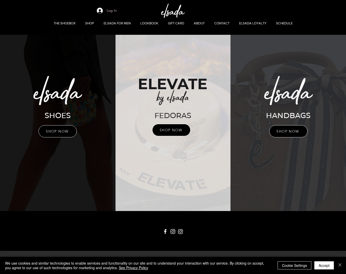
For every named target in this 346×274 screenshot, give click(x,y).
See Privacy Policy (133, 267)
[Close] (340, 265)
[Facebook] (165, 231)
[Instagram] (173, 231)
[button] (89, 23)
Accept (324, 265)
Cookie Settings (294, 265)
